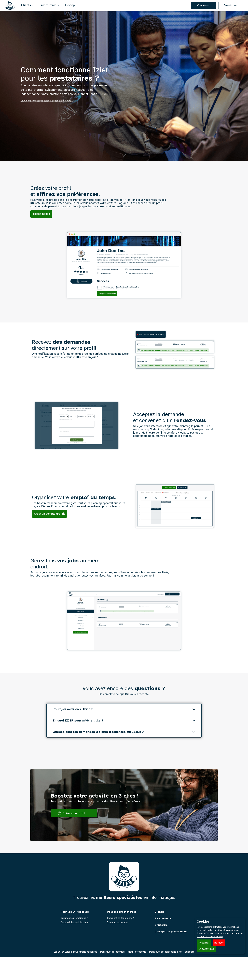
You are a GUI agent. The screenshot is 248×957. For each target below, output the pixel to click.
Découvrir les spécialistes (74, 922)
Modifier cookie (137, 951)
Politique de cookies (112, 951)
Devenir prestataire (117, 922)
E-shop (70, 5)
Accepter (204, 942)
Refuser (219, 942)
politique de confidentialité (210, 936)
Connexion (203, 5)
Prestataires (48, 5)
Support (189, 951)
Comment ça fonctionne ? (74, 918)
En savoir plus (206, 948)
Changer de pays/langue (171, 931)
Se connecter (164, 918)
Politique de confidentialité (165, 951)
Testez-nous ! (41, 214)
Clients (26, 5)
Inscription (230, 5)
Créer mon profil (73, 813)
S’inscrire (161, 925)
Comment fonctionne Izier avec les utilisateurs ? (47, 100)
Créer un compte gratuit (49, 514)
